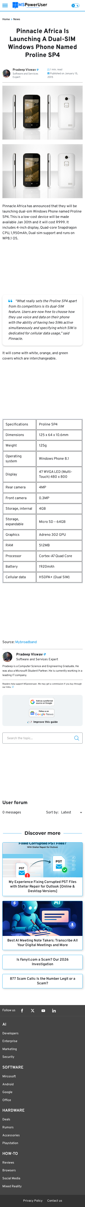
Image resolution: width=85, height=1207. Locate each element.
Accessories (11, 1135)
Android (8, 1084)
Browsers (9, 1171)
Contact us (54, 1201)
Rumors (8, 1128)
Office (6, 1100)
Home (6, 19)
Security (8, 1057)
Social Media (11, 1179)
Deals (6, 1120)
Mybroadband (26, 642)
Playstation (10, 1143)
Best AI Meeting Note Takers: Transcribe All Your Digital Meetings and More (42, 942)
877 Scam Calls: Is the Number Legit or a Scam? (42, 981)
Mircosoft (9, 1077)
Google (7, 1092)
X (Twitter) (32, 1010)
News (16, 19)
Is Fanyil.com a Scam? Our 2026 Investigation (43, 962)
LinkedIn (54, 1010)
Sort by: (52, 812)
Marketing (9, 1049)
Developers (10, 1034)
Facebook (22, 1010)
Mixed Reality (12, 1186)
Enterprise (9, 1041)
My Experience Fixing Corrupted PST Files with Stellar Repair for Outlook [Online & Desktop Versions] (42, 886)
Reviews (8, 1163)
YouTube (43, 1010)
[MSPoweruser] (29, 5)
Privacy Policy (32, 1201)
